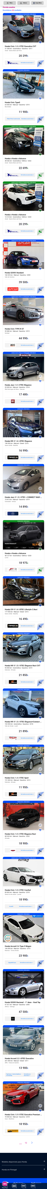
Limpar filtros (38, 3)
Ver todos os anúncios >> (27, 62)
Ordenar (25, 3)
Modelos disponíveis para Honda (14, 1162)
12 (26, 1143)
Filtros (11, 3)
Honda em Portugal (9, 1170)
